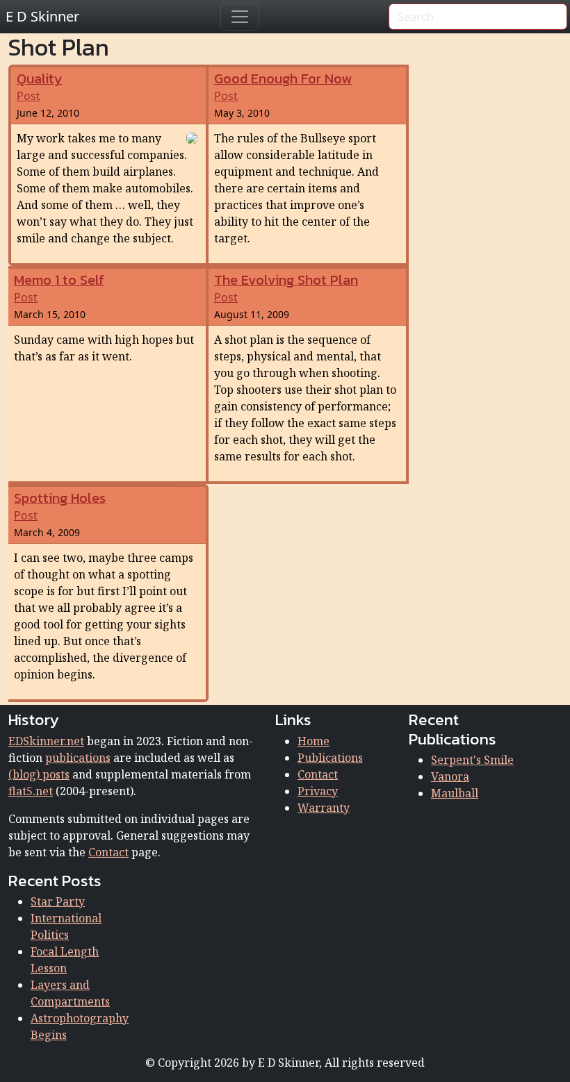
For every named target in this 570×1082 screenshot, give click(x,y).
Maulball (454, 793)
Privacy (318, 791)
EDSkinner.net (46, 741)
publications (78, 757)
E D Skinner (42, 16)
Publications (330, 757)
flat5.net (30, 791)
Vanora (450, 776)
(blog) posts (39, 774)
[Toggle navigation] (239, 17)
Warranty (324, 807)
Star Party (58, 901)
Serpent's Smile (472, 759)
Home (313, 741)
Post (39, 87)
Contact (108, 852)
